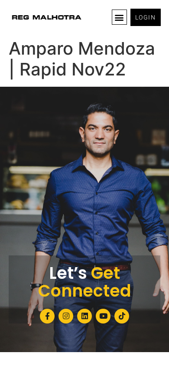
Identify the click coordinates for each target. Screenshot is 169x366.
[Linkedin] (84, 316)
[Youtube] (103, 316)
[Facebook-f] (47, 316)
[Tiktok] (121, 316)
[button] (119, 17)
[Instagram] (65, 316)
